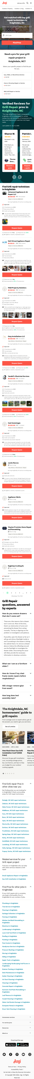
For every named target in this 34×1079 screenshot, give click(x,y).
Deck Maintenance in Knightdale (13, 973)
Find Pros (17, 43)
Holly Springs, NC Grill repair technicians (16, 848)
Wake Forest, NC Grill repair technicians (15, 807)
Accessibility (16, 1069)
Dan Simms (5, 747)
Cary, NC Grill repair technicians (13, 814)
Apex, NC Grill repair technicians (13, 821)
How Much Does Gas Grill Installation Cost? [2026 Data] (12, 752)
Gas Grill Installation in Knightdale (14, 879)
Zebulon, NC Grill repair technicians (14, 804)
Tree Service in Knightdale (11, 907)
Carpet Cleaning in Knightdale (12, 999)
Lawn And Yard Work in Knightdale (14, 933)
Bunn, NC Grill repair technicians (13, 817)
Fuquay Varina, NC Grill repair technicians (16, 851)
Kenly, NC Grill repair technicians (13, 838)
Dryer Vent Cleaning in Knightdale (13, 1009)
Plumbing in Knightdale (10, 903)
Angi (28, 747)
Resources (5, 1028)
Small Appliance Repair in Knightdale (15, 876)
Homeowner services (8, 1017)
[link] (24, 161)
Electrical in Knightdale (10, 926)
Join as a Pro (21, 3)
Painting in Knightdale (9, 940)
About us (5, 1033)
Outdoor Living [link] (19, 8)
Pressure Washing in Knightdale (13, 950)
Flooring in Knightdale (9, 910)
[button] (5, 221)
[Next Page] (30, 593)
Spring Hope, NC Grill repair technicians (15, 834)
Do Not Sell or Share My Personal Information (17, 1072)
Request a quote (10, 167)
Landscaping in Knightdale (11, 929)
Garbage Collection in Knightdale (13, 914)
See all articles (10, 727)
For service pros (7, 1023)
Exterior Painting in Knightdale (12, 969)
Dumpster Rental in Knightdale (12, 1006)
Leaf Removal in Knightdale (11, 995)
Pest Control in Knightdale (11, 943)
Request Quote (17, 228)
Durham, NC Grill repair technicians (14, 827)
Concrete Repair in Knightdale (12, 986)
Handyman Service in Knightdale (13, 946)
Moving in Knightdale (9, 953)
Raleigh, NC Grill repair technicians (14, 800)
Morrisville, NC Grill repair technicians (15, 824)
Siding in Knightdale (9, 957)
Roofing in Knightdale (9, 936)
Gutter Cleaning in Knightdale (12, 976)
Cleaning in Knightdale (10, 983)
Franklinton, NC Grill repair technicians (15, 831)
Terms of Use (12, 1067)
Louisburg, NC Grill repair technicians (15, 845)
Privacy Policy (22, 1067)
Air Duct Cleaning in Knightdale (13, 979)
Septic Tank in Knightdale (11, 960)
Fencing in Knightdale (9, 917)
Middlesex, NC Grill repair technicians (15, 810)
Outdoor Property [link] (7, 8)
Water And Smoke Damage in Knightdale (16, 1002)
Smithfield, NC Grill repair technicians (15, 841)
